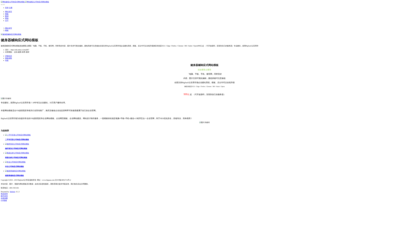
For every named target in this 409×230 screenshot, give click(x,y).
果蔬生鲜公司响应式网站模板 (16, 157)
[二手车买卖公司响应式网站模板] (18, 135)
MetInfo (12, 192)
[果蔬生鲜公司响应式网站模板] (17, 153)
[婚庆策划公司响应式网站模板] (17, 144)
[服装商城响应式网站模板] (15, 171)
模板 (7, 14)
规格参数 (8, 58)
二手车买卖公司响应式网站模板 (17, 139)
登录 (7, 8)
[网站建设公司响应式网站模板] (204, 2)
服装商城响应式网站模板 (14, 175)
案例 (7, 16)
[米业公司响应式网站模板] (15, 162)
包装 (7, 60)
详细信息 (8, 56)
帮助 (7, 18)
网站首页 (8, 12)
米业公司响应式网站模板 (14, 166)
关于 (7, 21)
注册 (10, 8)
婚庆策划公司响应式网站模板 (16, 148)
